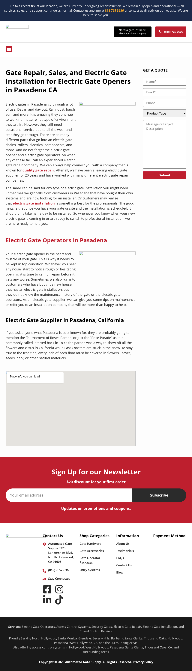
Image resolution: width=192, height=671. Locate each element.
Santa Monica (67, 638)
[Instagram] (59, 589)
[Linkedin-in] (47, 600)
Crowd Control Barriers (96, 631)
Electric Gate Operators (38, 627)
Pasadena (61, 643)
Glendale (84, 638)
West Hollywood (80, 643)
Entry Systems (90, 570)
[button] (9, 49)
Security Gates (102, 627)
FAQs (120, 558)
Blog (119, 572)
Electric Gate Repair (127, 627)
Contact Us (124, 565)
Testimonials (125, 551)
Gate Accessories (92, 551)
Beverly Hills (101, 638)
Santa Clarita (133, 638)
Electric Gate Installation (160, 627)
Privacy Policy (143, 662)
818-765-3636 (114, 10)
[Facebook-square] (47, 589)
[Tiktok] (59, 600)
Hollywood (174, 638)
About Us (123, 544)
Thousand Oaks (155, 638)
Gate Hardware (90, 544)
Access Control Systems (73, 627)
